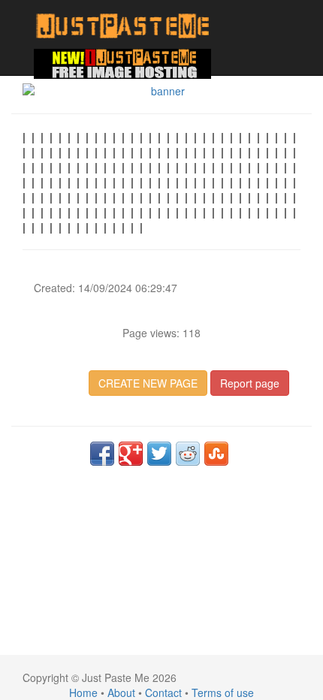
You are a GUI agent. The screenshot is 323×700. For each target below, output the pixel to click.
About (121, 692)
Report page (249, 383)
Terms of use (223, 692)
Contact (163, 692)
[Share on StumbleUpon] (216, 454)
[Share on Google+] (131, 454)
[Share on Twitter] (159, 454)
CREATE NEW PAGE (148, 383)
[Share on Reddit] (188, 454)
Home (83, 692)
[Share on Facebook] (102, 454)
